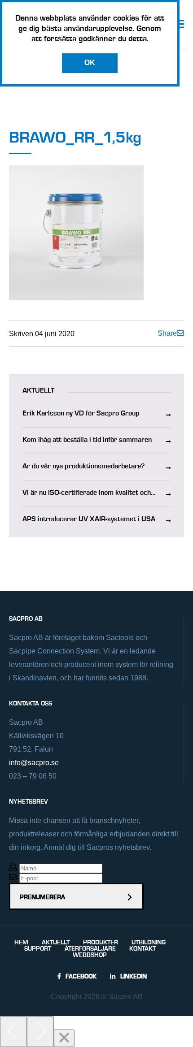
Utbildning (149, 942)
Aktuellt (56, 942)
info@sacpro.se (34, 762)
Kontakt (142, 949)
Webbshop (90, 955)
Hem (21, 942)
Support (37, 949)
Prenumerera (42, 897)
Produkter (100, 942)
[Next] (40, 1031)
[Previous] (13, 1031)
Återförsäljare (90, 949)
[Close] (64, 1038)
